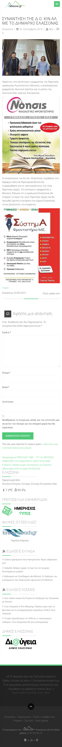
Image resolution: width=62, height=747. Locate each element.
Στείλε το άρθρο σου (44, 717)
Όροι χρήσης (41, 720)
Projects (18, 720)
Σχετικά (29, 720)
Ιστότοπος (8, 401)
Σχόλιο (6, 332)
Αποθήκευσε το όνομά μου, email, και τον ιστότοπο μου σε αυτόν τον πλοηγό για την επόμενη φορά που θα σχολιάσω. (31, 424)
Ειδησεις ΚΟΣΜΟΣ (20, 590)
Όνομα (6, 372)
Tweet (5, 288)
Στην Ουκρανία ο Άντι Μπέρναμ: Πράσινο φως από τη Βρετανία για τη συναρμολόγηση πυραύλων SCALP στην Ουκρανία (28, 610)
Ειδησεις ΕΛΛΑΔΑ (20, 551)
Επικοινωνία (24, 717)
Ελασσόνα (7, 29)
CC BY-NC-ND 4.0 (34, 733)
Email (5, 387)
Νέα (51, 29)
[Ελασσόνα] (15, 4)
